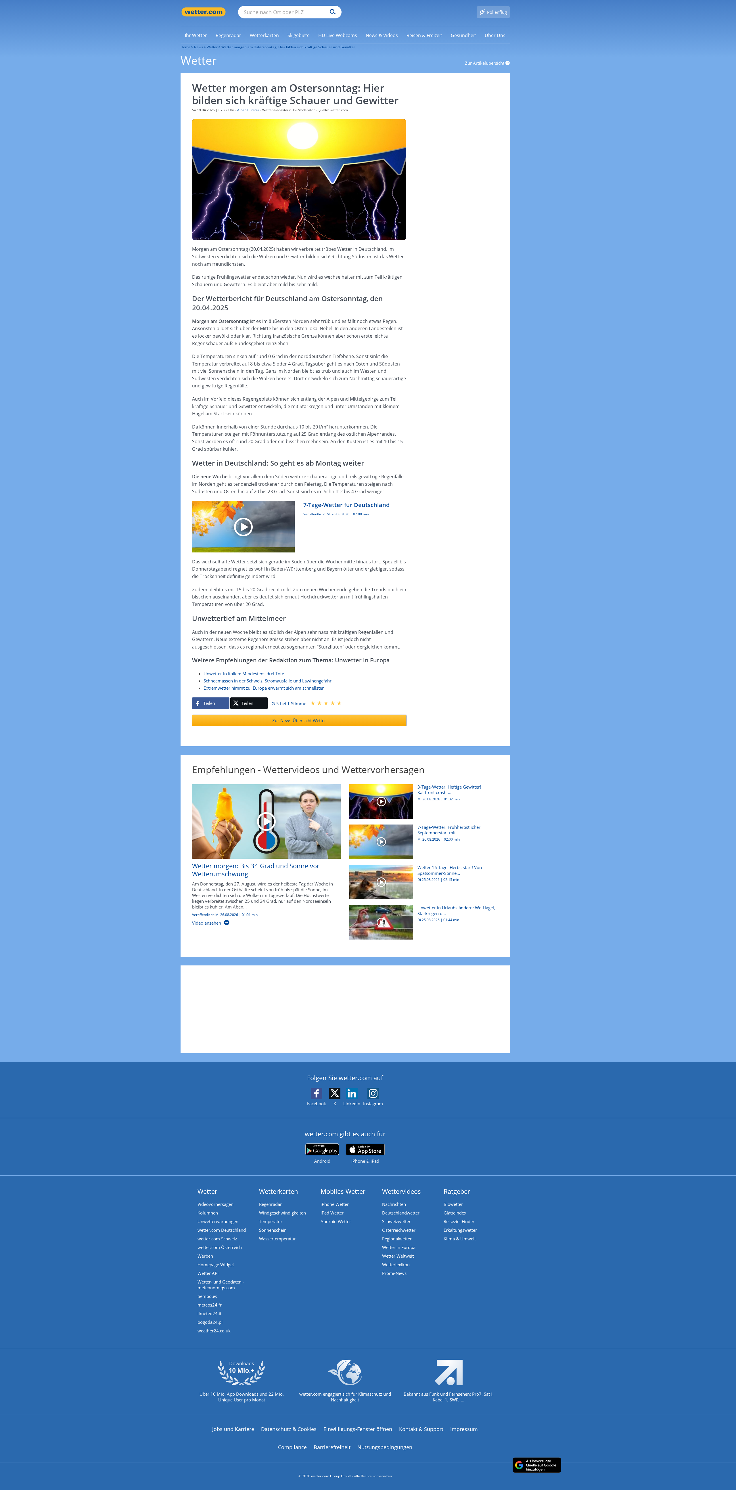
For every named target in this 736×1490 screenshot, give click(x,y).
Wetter (212, 47)
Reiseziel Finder (459, 1221)
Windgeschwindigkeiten (282, 1213)
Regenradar (270, 1204)
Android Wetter (336, 1221)
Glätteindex (455, 1213)
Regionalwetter (397, 1239)
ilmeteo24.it (209, 1313)
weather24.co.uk (214, 1331)
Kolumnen (208, 1213)
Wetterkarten (278, 1191)
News (198, 47)
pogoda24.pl (210, 1322)
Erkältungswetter (460, 1230)
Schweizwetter (396, 1221)
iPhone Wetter (335, 1204)
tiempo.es (207, 1296)
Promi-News (394, 1273)
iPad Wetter (332, 1213)
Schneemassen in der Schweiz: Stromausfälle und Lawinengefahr (267, 681)
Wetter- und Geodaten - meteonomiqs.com (221, 1284)
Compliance (292, 1447)
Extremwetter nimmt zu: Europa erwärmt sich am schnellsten (264, 688)
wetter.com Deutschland (222, 1230)
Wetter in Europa (398, 1247)
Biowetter (453, 1204)
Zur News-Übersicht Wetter (299, 720)
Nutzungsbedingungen (384, 1447)
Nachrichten (394, 1204)
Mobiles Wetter (343, 1191)
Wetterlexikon (396, 1264)
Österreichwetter (398, 1230)
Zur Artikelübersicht (485, 63)
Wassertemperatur (277, 1239)
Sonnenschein (273, 1230)
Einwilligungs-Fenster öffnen (357, 1429)
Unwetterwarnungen (218, 1221)
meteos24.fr (210, 1305)
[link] (196, 35)
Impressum (464, 1429)
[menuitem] (196, 35)
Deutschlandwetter (400, 1213)
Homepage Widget (216, 1264)
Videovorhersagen (215, 1204)
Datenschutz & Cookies (289, 1429)
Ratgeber (457, 1191)
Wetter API (208, 1273)
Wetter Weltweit (398, 1256)
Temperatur (270, 1221)
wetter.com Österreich (220, 1247)
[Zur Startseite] (204, 12)
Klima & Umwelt (460, 1239)
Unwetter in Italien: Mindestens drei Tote (244, 673)
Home (185, 47)
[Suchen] (331, 12)
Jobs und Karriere (233, 1429)
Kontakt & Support (421, 1429)
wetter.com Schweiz (217, 1239)
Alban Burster (248, 110)
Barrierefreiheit (332, 1447)
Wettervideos (401, 1191)
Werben (205, 1256)
